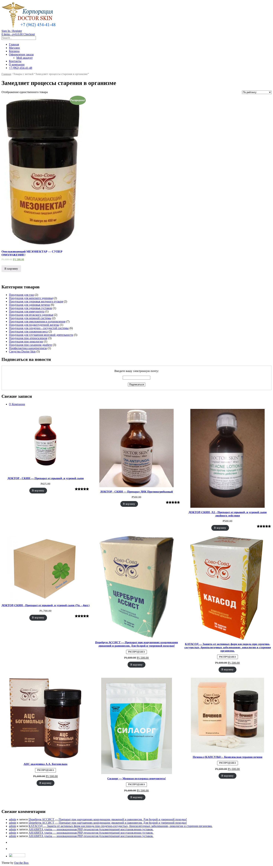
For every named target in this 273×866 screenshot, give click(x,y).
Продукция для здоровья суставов (30, 308)
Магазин (14, 47)
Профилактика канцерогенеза (28, 348)
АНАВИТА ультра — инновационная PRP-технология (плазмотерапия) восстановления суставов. (91, 829)
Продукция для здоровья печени (29, 304)
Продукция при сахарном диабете (30, 344)
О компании (17, 64)
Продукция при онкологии (26, 341)
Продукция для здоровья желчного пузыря (36, 301)
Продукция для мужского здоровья (31, 314)
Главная (14, 44)
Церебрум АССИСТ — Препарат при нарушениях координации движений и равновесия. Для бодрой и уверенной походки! (108, 819)
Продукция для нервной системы (30, 318)
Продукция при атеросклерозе (28, 338)
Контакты (15, 61)
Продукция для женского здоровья (31, 298)
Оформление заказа (21, 54)
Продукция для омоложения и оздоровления (37, 321)
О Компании (17, 404)
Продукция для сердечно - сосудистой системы (39, 328)
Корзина (14, 51)
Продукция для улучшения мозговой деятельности (41, 334)
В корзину (11, 268)
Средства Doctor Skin (22, 351)
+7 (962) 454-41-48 (20, 67)
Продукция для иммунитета (26, 311)
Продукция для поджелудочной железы (34, 324)
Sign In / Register (11, 30)
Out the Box (21, 862)
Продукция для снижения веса (28, 331)
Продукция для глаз (21, 294)
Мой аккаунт (24, 57)
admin (12, 819)
